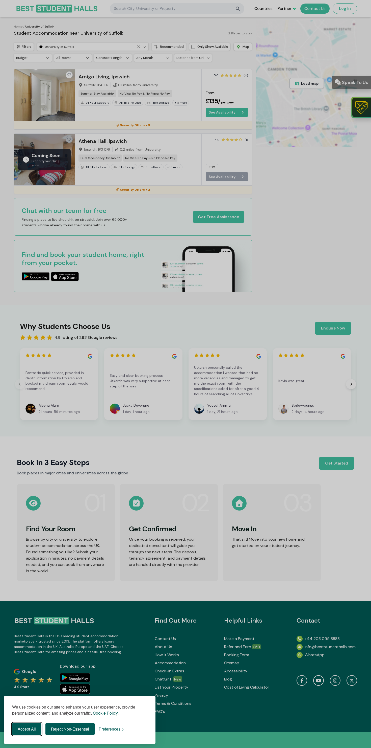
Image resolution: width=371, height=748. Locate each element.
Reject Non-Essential (70, 729)
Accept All (27, 729)
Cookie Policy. (106, 713)
